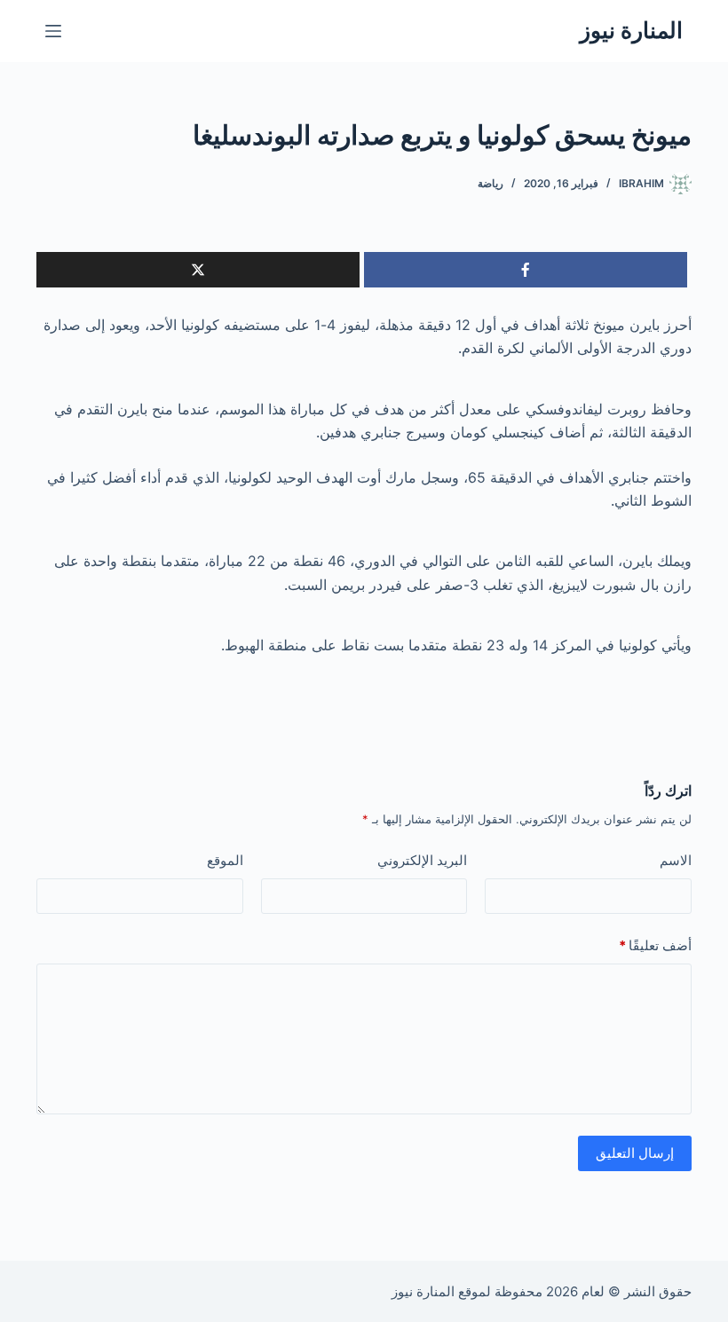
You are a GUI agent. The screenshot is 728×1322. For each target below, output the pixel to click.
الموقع (225, 860)
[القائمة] (53, 31)
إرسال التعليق (635, 1153)
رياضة (490, 183)
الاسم (676, 860)
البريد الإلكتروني (422, 860)
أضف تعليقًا (655, 945)
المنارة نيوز (631, 30)
